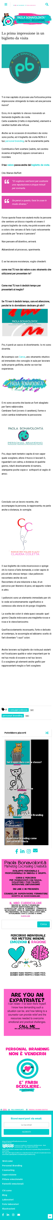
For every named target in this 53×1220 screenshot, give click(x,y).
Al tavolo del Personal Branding (25, 814)
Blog (4, 1195)
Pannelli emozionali (13, 1183)
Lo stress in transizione (20, 788)
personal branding (14, 141)
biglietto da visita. (41, 165)
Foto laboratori (10, 1204)
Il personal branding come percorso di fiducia (22, 840)
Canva (22, 356)
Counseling (8, 1170)
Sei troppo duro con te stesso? (24, 762)
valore (10, 165)
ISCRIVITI (26, 1132)
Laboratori (8, 1199)
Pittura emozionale (12, 1179)
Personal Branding (12, 1165)
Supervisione (9, 1174)
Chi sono (7, 1190)
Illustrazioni (8, 1208)
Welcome (7, 1161)
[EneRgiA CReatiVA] (25, 4)
